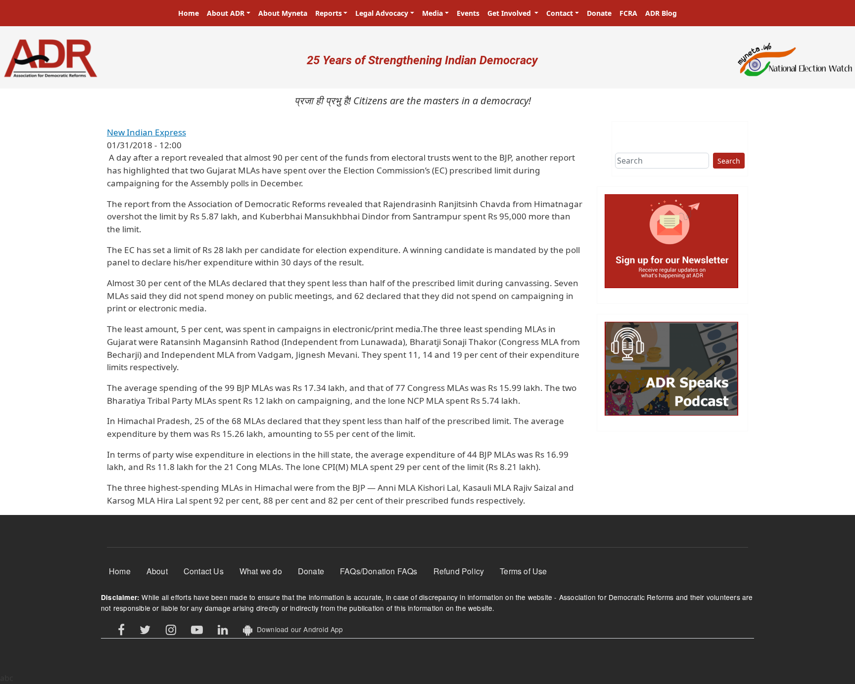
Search (728, 161)
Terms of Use (523, 571)
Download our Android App (297, 629)
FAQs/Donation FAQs (379, 571)
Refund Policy (458, 571)
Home (188, 13)
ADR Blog (661, 13)
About (157, 571)
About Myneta (282, 13)
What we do (260, 571)
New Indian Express (146, 132)
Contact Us (204, 571)
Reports (328, 13)
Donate (599, 13)
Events (468, 13)
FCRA (628, 13)
